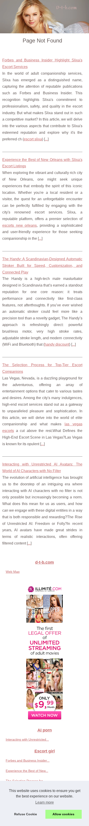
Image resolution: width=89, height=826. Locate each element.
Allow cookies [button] (63, 814)
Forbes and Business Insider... (28, 760)
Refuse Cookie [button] (25, 814)
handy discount (56, 344)
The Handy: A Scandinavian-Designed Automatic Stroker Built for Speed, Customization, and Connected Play (42, 265)
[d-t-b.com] (44, 16)
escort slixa (33, 139)
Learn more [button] (44, 802)
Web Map (13, 571)
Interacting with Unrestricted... (27, 739)
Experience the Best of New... (27, 771)
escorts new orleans (19, 225)
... (46, 139)
